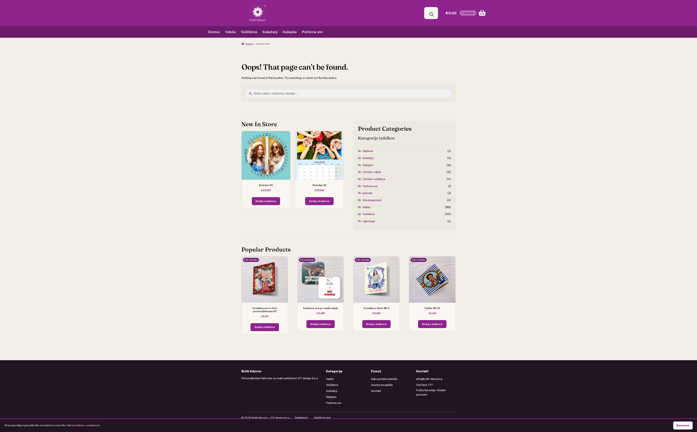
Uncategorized (371, 200)
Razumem (682, 425)
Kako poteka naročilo (384, 379)
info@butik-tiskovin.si (429, 379)
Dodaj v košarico (266, 201)
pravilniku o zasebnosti (86, 425)
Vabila (230, 32)
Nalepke (290, 32)
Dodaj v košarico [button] (264, 327)
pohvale (367, 193)
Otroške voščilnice (373, 179)
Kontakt (376, 391)
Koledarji (270, 32)
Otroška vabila (371, 172)
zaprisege (368, 221)
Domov (214, 32)
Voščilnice (249, 32)
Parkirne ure (312, 32)
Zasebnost (301, 417)
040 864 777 (424, 385)
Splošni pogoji (322, 417)
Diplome (367, 151)
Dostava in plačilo (382, 385)
